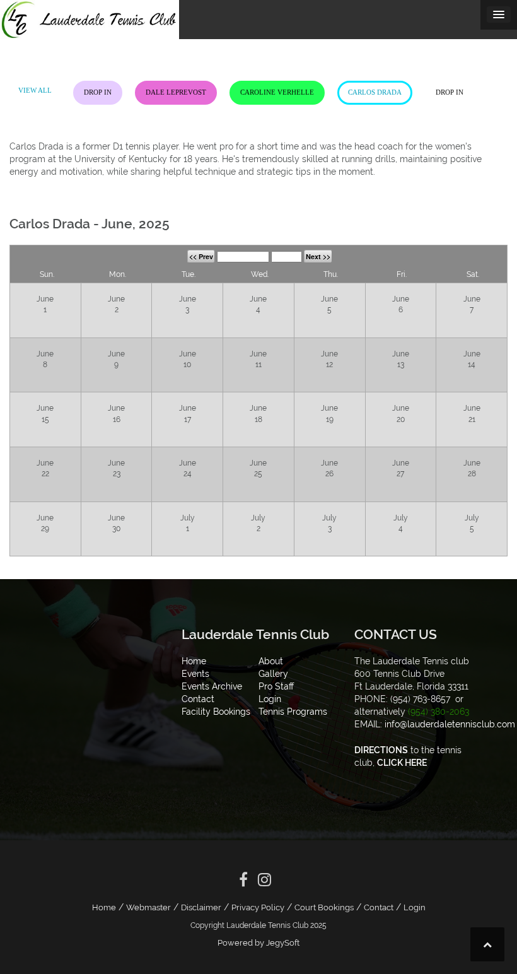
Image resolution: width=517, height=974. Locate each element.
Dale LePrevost (176, 92)
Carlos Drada (375, 92)
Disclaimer (201, 907)
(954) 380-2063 (438, 712)
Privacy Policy (257, 907)
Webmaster (148, 907)
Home (104, 907)
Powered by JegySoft (258, 943)
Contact (378, 907)
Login (415, 907)
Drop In (98, 92)
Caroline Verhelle (277, 92)
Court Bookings (324, 907)
